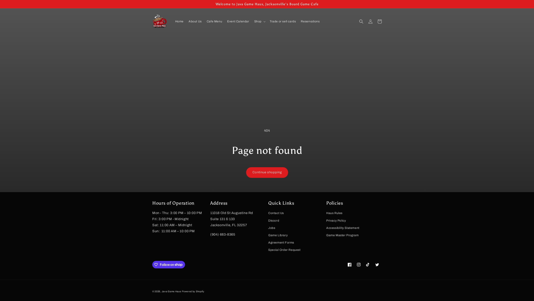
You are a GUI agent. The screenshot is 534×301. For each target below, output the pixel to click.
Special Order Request (284, 249)
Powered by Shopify (193, 291)
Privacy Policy (336, 220)
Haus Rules (334, 213)
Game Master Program (342, 235)
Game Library (278, 235)
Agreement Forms (281, 242)
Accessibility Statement (342, 228)
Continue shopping (267, 172)
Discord (273, 220)
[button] (259, 21)
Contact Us (276, 213)
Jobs (271, 228)
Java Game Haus (171, 291)
